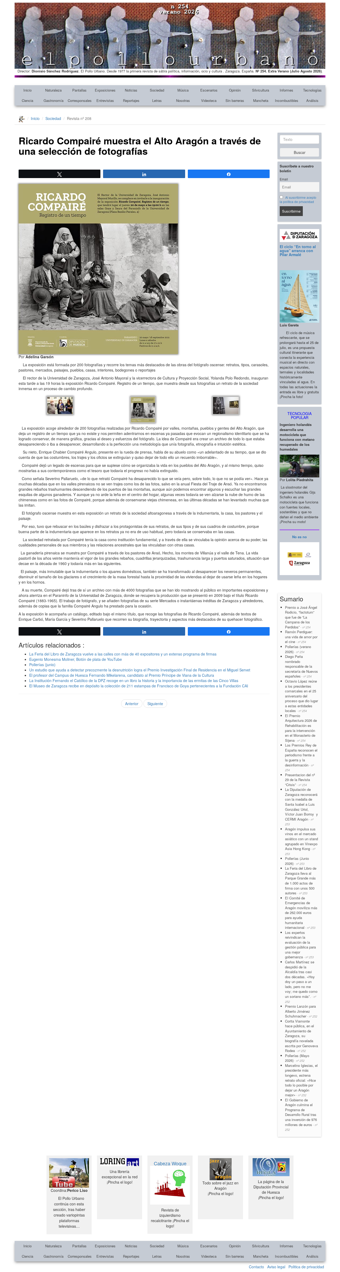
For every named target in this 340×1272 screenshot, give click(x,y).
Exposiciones (105, 90)
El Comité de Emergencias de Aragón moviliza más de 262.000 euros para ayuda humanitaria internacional (301, 912)
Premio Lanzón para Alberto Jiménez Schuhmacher (301, 1011)
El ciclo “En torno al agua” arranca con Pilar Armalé (298, 250)
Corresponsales (80, 100)
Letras (157, 100)
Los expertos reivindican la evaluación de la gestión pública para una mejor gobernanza (300, 945)
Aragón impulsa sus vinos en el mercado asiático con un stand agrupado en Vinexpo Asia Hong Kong (301, 841)
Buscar (299, 152)
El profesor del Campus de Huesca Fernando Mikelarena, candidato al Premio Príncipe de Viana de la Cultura (121, 675)
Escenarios (209, 90)
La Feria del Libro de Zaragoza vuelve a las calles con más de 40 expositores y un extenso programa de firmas (122, 654)
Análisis (312, 100)
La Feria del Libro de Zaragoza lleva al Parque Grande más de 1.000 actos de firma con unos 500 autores (300, 880)
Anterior (131, 703)
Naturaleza (53, 90)
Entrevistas (105, 100)
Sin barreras (235, 100)
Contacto (256, 1266)
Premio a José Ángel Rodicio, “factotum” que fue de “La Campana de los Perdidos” (301, 617)
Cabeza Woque (170, 1163)
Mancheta (260, 100)
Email (284, 179)
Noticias (131, 90)
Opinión (235, 90)
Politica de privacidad (306, 1266)
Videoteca (208, 100)
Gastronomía (53, 100)
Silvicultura (260, 90)
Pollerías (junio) (42, 664)
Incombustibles (286, 100)
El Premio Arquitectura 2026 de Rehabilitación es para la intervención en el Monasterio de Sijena (301, 728)
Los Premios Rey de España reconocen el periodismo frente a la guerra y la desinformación (301, 757)
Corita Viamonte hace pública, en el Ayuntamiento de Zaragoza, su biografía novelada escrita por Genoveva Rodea (301, 1036)
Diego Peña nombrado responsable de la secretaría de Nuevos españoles (301, 666)
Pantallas (79, 90)
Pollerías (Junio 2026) (297, 861)
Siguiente (155, 703)
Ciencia (27, 100)
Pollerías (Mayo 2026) (297, 1058)
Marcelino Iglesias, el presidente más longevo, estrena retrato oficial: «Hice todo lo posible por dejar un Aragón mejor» (301, 1080)
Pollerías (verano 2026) (298, 649)
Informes (286, 90)
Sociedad (157, 90)
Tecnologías (312, 90)
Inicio (27, 90)
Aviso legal (276, 1266)
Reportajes (131, 100)
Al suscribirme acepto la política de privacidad (298, 199)
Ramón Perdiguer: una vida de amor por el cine (301, 636)
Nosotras (183, 100)
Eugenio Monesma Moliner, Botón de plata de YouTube (75, 659)
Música (183, 90)
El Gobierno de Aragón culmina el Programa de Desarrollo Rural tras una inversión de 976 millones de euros (301, 1114)
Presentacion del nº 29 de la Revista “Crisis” (300, 779)
